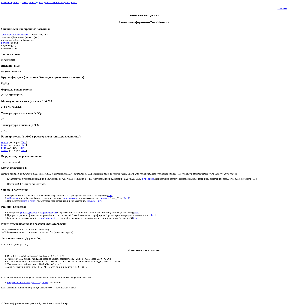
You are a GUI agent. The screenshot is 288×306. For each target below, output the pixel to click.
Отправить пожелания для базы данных (27, 282)
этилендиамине (70, 198)
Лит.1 (126, 198)
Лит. (24, 142)
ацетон (4, 142)
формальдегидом (28, 212)
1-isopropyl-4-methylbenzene (15, 34)
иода (24, 201)
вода (3, 147)
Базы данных (29, 2)
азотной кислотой (46, 218)
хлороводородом (48, 212)
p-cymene (5, 42)
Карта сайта (282, 8)
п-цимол (104, 198)
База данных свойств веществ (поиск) (58, 2)
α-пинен (32, 201)
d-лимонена (148, 179)
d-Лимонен (13, 198)
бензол (4, 145)
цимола (91, 201)
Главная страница (10, 2)
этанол (4, 150)
